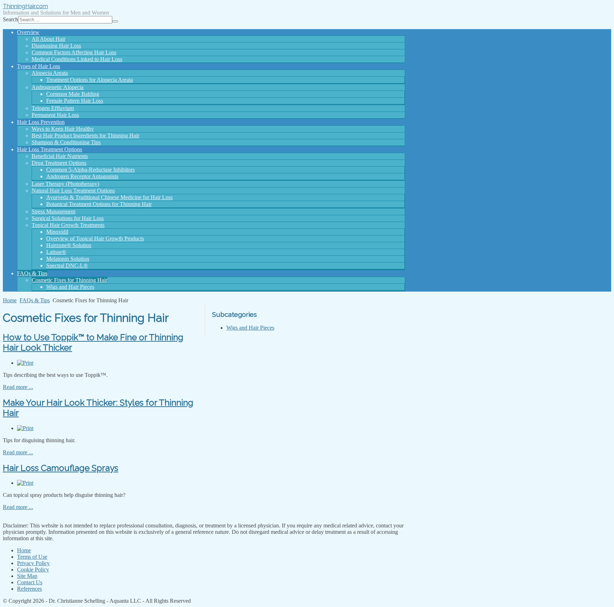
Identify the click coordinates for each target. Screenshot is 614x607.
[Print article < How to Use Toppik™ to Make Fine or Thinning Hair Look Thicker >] (25, 363)
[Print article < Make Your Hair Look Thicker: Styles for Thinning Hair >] (25, 428)
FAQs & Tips (35, 300)
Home (10, 300)
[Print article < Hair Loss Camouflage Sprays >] (25, 483)
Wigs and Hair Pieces (250, 328)
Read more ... (18, 387)
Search (10, 19)
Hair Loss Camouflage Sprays (60, 468)
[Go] (115, 21)
